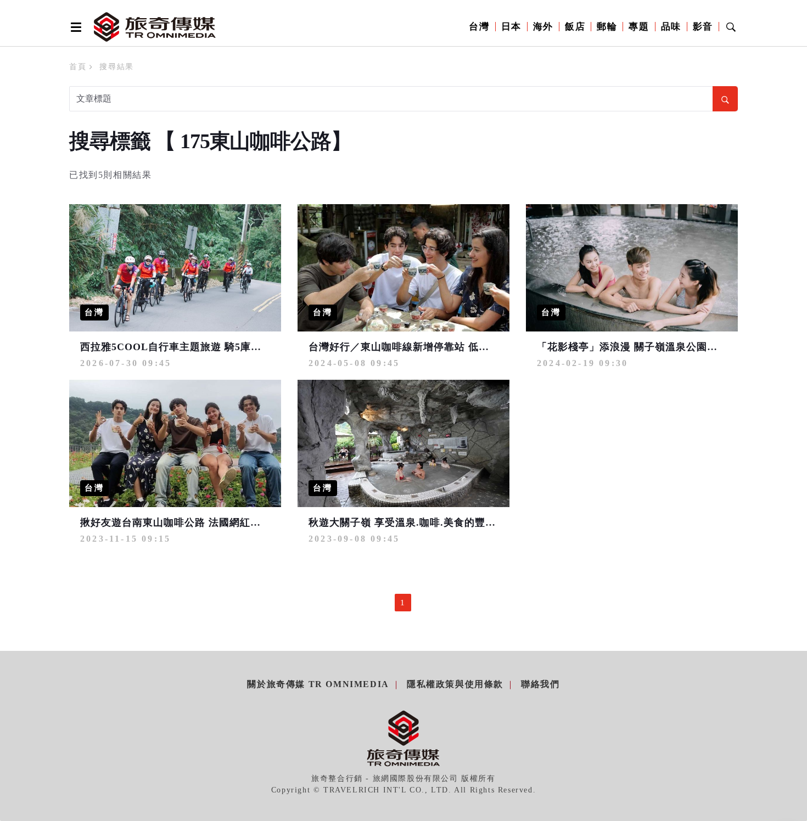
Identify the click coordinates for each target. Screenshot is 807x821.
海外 (543, 26)
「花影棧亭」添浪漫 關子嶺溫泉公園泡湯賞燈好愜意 (658, 346)
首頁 (77, 67)
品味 (671, 26)
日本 (511, 26)
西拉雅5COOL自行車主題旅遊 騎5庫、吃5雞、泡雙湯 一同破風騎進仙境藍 (253, 346)
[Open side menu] (74, 26)
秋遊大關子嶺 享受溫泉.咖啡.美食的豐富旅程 (413, 522)
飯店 (575, 26)
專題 (639, 26)
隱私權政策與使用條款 (455, 684)
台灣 (479, 26)
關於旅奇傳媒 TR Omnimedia (318, 684)
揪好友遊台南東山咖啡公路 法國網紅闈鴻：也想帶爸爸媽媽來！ (228, 522)
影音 (703, 26)
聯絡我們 (540, 684)
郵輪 (607, 26)
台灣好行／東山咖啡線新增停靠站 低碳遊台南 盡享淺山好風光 (453, 346)
